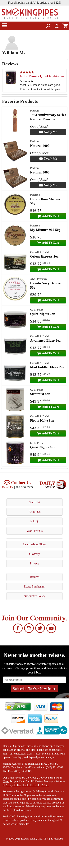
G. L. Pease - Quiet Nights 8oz (42, 76)
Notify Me (50, 132)
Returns (34, 577)
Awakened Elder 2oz (45, 340)
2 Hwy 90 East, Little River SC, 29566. (27, 785)
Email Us (7, 487)
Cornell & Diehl (39, 252)
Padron (34, 110)
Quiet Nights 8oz (42, 447)
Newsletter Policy (34, 596)
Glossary (34, 553)
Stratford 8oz (40, 394)
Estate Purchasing (34, 586)
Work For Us (35, 530)
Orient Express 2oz (44, 256)
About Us (34, 511)
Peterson (35, 194)
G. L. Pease (36, 309)
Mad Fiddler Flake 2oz (47, 367)
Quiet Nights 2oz (42, 314)
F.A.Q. (34, 521)
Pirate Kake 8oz (42, 420)
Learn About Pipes (34, 544)
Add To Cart (50, 216)
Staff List (34, 502)
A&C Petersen (38, 278)
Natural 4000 (39, 146)
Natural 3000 (39, 172)
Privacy (34, 563)
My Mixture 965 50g (45, 230)
